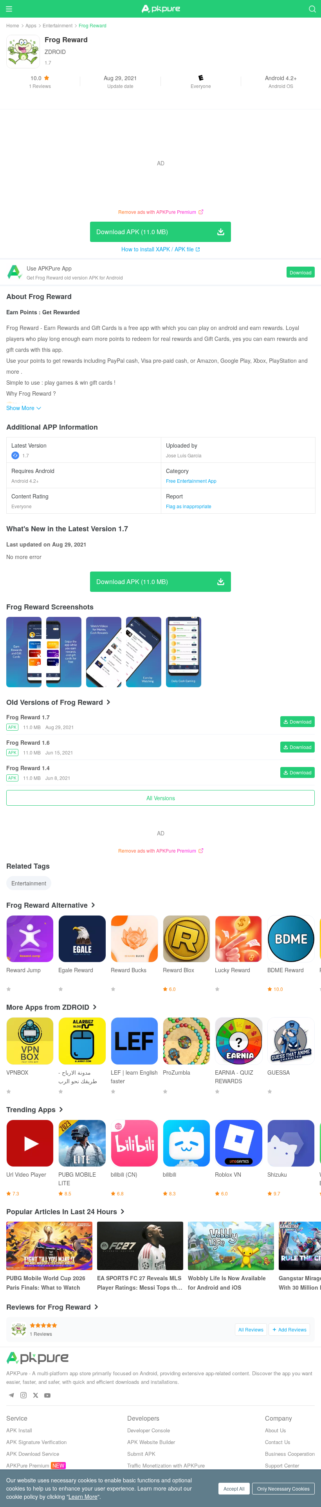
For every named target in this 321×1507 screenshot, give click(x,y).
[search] (312, 9)
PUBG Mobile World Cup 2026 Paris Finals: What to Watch (45, 1282)
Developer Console (148, 1430)
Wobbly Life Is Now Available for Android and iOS (227, 1282)
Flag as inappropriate (188, 506)
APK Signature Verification (36, 1442)
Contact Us (277, 1442)
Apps (30, 25)
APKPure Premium (27, 1465)
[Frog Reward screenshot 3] (143, 652)
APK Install (19, 1430)
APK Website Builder (151, 1442)
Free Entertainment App (191, 480)
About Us (275, 1430)
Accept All (234, 1488)
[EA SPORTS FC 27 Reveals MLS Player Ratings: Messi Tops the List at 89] (140, 1246)
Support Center (282, 1465)
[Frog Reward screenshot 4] (183, 652)
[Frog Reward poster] (23, 652)
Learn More (83, 1496)
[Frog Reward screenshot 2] (103, 652)
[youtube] (47, 1396)
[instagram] (23, 1396)
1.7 (25, 455)
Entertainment (57, 25)
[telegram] (11, 1396)
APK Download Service (32, 1453)
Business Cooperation (290, 1453)
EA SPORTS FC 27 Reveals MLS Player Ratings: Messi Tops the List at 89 (139, 1283)
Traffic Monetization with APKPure (166, 1465)
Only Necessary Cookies (283, 1488)
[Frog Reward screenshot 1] (63, 652)
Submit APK (141, 1453)
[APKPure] (160, 9)
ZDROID (55, 52)
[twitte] (35, 1396)
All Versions (160, 798)
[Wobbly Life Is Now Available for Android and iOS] (231, 1246)
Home (12, 25)
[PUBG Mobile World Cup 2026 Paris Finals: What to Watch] (49, 1246)
